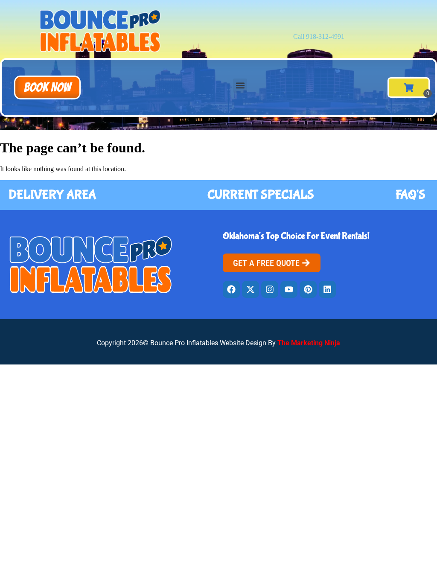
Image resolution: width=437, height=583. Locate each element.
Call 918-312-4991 (318, 36)
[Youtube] (288, 289)
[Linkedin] (327, 289)
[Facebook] (231, 289)
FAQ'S (410, 194)
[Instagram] (269, 289)
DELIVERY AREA (52, 194)
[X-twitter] (250, 289)
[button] (47, 87)
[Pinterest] (308, 289)
